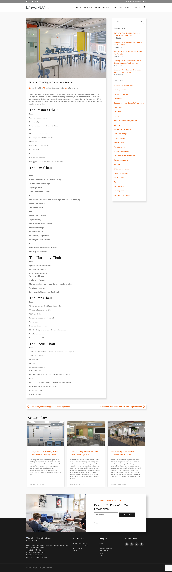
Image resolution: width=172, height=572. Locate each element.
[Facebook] (30, 1)
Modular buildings (120, 134)
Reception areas (119, 147)
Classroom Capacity (121, 94)
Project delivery (119, 143)
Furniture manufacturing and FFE (125, 121)
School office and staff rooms (124, 156)
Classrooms (118, 99)
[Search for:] (129, 22)
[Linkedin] (127, 544)
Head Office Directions (34, 555)
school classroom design (55, 88)
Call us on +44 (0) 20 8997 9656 (135, 1)
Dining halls (118, 107)
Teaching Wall (119, 178)
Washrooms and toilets (122, 195)
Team (116, 182)
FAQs (75, 551)
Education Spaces (105, 548)
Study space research (121, 173)
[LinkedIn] (27, 1)
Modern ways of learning (122, 129)
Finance (116, 116)
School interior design (121, 151)
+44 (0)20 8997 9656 (33, 550)
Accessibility (77, 548)
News (101, 553)
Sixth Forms (118, 164)
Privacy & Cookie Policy (81, 546)
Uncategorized (119, 191)
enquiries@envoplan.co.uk (35, 552)
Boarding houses (120, 90)
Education (117, 112)
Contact (101, 555)
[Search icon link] (144, 7)
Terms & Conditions (80, 543)
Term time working (120, 186)
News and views (119, 138)
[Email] (38, 1)
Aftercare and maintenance (123, 85)
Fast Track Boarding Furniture (36, 557)
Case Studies (103, 551)
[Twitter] (32, 1)
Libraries (117, 125)
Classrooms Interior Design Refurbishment (129, 103)
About (101, 543)
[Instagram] (35, 1)
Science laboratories (121, 160)
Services (102, 546)
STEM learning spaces (122, 169)
